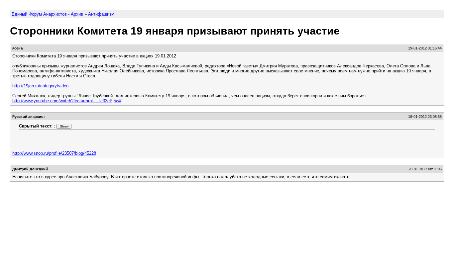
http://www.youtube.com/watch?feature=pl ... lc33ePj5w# (66, 100)
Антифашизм (101, 14)
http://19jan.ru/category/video (40, 85)
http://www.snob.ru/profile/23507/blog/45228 (54, 153)
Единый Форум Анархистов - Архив (47, 14)
